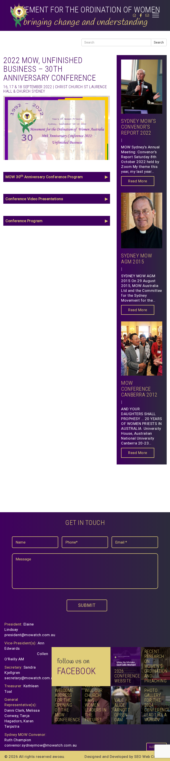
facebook (76, 671)
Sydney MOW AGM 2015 (136, 259)
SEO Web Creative (150, 756)
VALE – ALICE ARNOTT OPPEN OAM (122, 709)
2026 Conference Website (127, 675)
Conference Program (24, 221)
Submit (87, 605)
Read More (137, 181)
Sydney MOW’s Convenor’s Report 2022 (138, 127)
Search (159, 42)
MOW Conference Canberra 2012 (139, 389)
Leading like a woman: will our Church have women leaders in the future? (96, 697)
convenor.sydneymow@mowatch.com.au (40, 745)
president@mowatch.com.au (29, 635)
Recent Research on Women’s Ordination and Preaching (156, 666)
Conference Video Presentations (34, 199)
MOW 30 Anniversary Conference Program (44, 176)
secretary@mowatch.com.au (29, 678)
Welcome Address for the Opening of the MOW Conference (67, 705)
